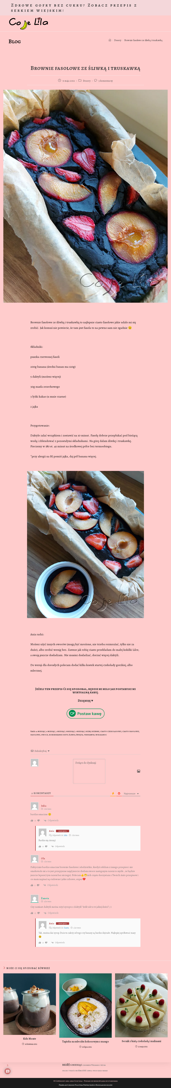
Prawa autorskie (66, 1085)
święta (79, 735)
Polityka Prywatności (85, 1085)
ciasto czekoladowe (110, 731)
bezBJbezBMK (80, 1070)
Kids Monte (29, 1039)
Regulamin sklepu (104, 1085)
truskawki (89, 735)
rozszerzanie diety (58, 735)
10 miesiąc (40, 731)
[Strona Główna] (110, 40)
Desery (87, 80)
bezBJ (88, 731)
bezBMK (95, 731)
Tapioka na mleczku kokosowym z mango (85, 1041)
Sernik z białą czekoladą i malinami (141, 1041)
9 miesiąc (80, 731)
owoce (44, 735)
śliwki (72, 735)
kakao (100, 1070)
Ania (51, 831)
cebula (89, 1070)
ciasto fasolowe (130, 731)
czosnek (86, 1065)
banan (105, 1070)
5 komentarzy (106, 80)
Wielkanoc (101, 735)
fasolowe (35, 735)
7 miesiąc (60, 731)
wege (95, 1070)
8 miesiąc (70, 731)
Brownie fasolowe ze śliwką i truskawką (143, 40)
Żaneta (66, 927)
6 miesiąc (50, 731)
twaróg (71, 1070)
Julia (65, 835)
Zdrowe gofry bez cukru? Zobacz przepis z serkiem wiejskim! (74, 7)
